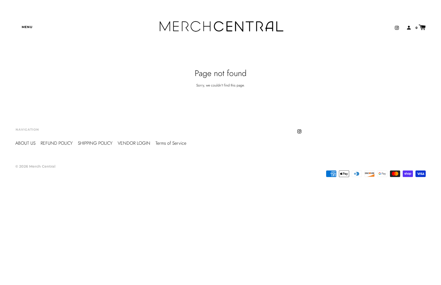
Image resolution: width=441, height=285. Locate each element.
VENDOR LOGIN (134, 143)
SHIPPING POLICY (95, 143)
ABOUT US (25, 143)
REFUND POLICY (57, 143)
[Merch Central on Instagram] (397, 27)
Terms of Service (170, 143)
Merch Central (42, 166)
